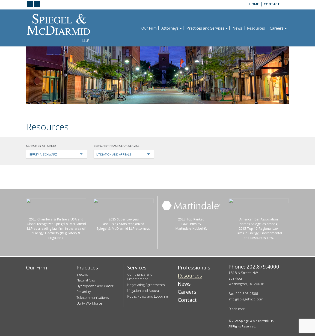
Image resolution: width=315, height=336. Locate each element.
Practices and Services (206, 28)
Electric (82, 274)
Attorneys (170, 28)
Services (136, 267)
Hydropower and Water (95, 286)
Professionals (194, 267)
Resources (256, 28)
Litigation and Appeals (144, 290)
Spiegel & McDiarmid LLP (256, 321)
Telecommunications (93, 297)
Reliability (84, 291)
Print (285, 113)
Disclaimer (237, 308)
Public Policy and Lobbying (147, 296)
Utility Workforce (89, 303)
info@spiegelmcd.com (246, 299)
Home (254, 4)
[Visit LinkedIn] (30, 4)
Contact (272, 4)
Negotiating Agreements (146, 284)
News (237, 28)
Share (275, 113)
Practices (87, 267)
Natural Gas (86, 280)
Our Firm (149, 28)
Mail (265, 113)
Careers (277, 28)
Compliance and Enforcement (139, 276)
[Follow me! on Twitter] (37, 4)
